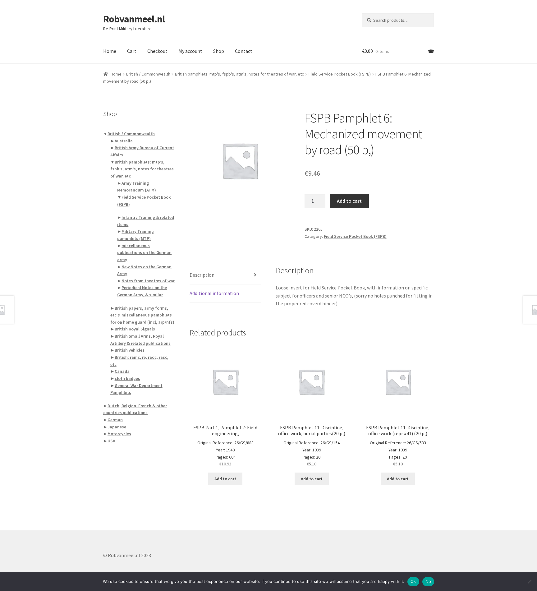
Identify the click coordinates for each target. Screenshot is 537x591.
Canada (122, 371)
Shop (218, 51)
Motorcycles (119, 433)
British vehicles (130, 350)
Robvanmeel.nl (134, 19)
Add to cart (349, 201)
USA (111, 441)
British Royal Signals (135, 329)
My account (190, 51)
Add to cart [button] (225, 479)
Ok (413, 581)
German (115, 419)
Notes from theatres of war (148, 281)
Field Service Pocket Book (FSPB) (340, 74)
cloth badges (127, 378)
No (428, 581)
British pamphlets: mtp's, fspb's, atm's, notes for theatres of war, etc (239, 74)
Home (109, 51)
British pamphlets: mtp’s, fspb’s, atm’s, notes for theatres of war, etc (142, 169)
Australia (124, 141)
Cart (131, 51)
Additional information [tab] (214, 293)
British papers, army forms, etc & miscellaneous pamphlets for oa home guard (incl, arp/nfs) (142, 315)
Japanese (117, 427)
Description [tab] (202, 275)
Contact (243, 51)
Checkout (157, 51)
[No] (529, 582)
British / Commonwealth (148, 74)
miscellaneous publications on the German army (144, 252)
